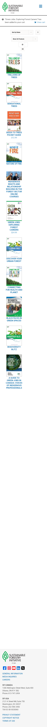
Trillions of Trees (14, 76)
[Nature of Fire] (14, 152)
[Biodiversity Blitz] (14, 335)
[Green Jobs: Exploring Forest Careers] (14, 211)
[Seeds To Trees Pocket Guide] (14, 121)
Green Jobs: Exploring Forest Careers (14, 226)
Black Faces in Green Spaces (14, 319)
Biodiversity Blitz (14, 348)
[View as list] (22, 49)
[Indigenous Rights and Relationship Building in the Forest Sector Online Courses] (14, 175)
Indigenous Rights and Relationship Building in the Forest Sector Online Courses (14, 189)
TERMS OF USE (8, 721)
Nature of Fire (14, 164)
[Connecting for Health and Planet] (14, 276)
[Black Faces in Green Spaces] (14, 307)
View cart (41, 22)
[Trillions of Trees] (14, 64)
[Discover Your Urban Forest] (14, 247)
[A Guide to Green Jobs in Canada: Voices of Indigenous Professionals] (14, 366)
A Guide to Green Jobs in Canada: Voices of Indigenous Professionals (14, 383)
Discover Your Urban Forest (14, 259)
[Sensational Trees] (14, 92)
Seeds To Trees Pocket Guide (14, 133)
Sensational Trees (14, 104)
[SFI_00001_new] (12, 3)
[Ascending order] (38, 32)
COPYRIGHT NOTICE (10, 718)
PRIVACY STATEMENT (11, 715)
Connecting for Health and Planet (14, 290)
